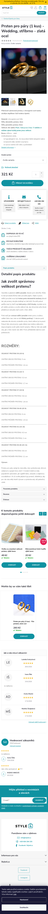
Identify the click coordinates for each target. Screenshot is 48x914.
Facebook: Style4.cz (26, 845)
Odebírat (39, 800)
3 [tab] (25, 572)
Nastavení (24, 899)
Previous (41, 514)
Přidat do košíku (24, 183)
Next (45, 514)
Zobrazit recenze (15, 746)
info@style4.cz (26, 838)
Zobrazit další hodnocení (37, 722)
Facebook (24, 870)
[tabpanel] (12, 543)
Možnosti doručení (11, 167)
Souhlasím (24, 907)
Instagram (24, 878)
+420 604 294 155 (25, 842)
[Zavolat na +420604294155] (31, 7)
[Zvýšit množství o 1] (41, 173)
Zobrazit (12, 565)
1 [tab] (21, 572)
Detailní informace (7, 147)
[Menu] (45, 7)
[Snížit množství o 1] (41, 176)
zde (15, 894)
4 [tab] (27, 572)
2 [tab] (23, 572)
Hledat (41, 13)
